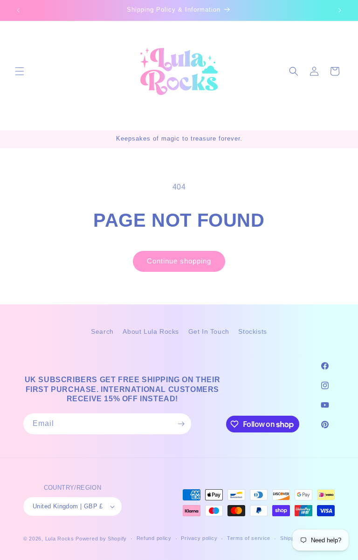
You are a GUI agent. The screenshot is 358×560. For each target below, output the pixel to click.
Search (102, 331)
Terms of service (248, 538)
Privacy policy (199, 538)
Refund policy (154, 538)
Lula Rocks (59, 538)
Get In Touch (208, 331)
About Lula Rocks (151, 331)
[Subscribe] (181, 423)
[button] (19, 71)
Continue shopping (179, 261)
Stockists (252, 331)
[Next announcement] (340, 10)
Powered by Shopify (101, 538)
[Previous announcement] (18, 10)
